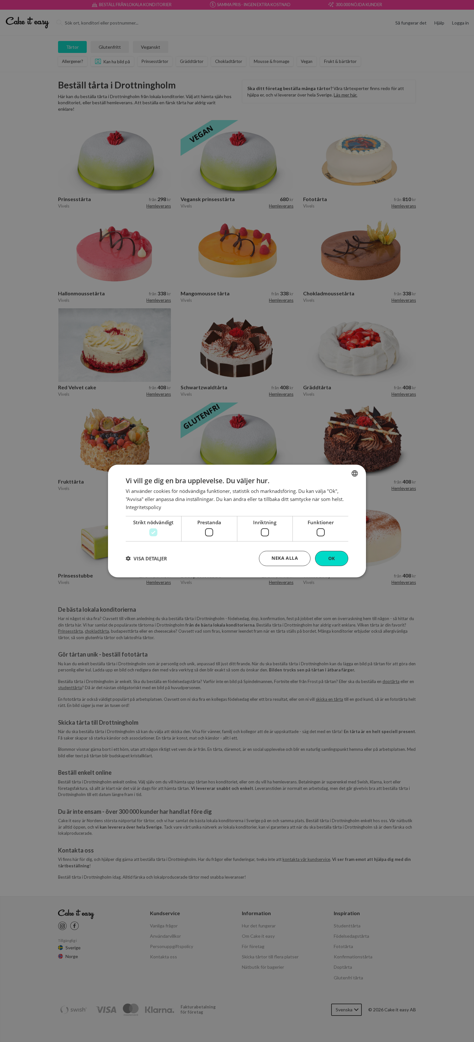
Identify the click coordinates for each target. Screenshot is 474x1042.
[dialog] (237, 521)
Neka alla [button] (285, 558)
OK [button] (331, 558)
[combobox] (354, 473)
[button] (146, 558)
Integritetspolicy (143, 507)
